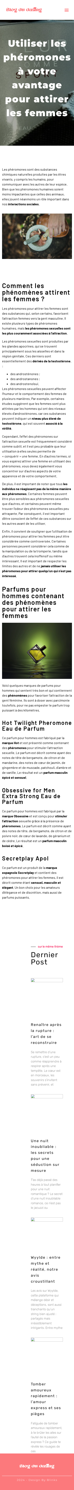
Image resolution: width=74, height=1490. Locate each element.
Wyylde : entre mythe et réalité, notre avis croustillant (46, 1269)
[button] (66, 9)
